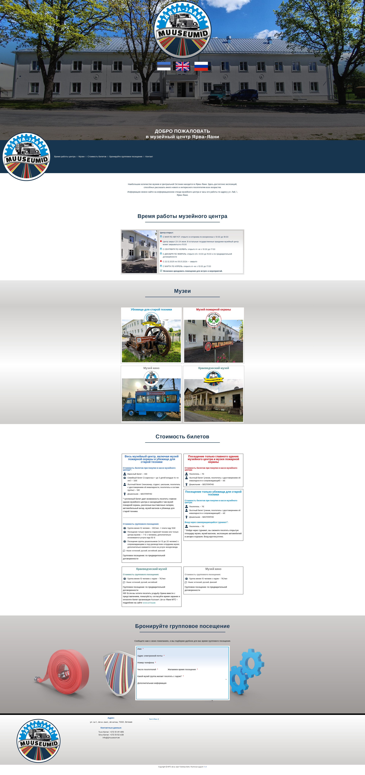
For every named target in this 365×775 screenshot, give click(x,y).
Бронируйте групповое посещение (125, 156)
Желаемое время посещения (182, 669)
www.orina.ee (149, 602)
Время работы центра (64, 156)
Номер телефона (145, 663)
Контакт (149, 156)
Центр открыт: (166, 232)
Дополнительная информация (151, 683)
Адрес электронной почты (150, 656)
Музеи (82, 156)
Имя (139, 649)
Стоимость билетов (97, 156)
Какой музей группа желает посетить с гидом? (159, 676)
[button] (124, 252)
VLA (205, 767)
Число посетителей (147, 669)
